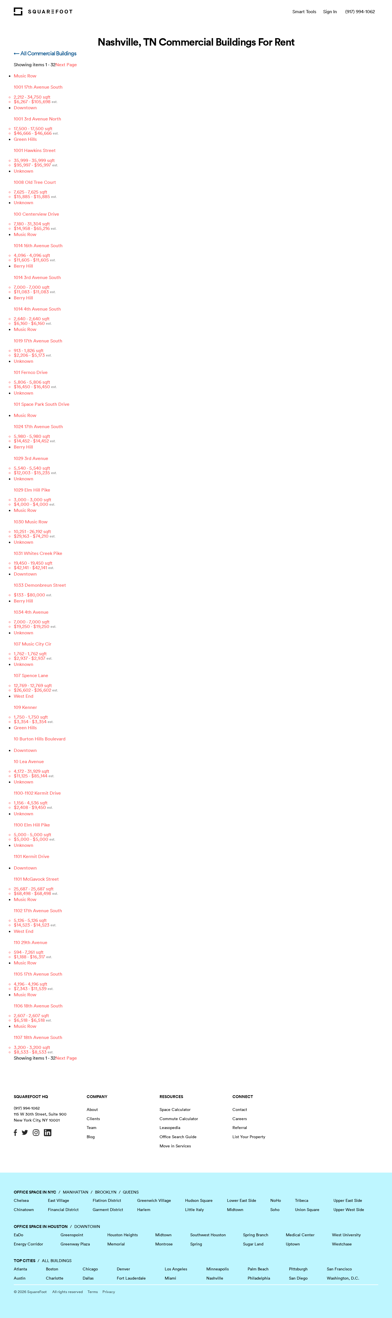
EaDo (18, 1234)
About (92, 1109)
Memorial (116, 1244)
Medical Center (300, 1234)
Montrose (164, 1244)
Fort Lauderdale (131, 1278)
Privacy (108, 1291)
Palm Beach (258, 1269)
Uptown (293, 1244)
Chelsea (21, 1200)
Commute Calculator (179, 1118)
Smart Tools (304, 11)
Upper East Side (347, 1200)
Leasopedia (170, 1127)
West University (346, 1234)
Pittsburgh (298, 1269)
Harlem (143, 1209)
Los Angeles (176, 1269)
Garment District (108, 1209)
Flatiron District (107, 1200)
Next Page (66, 64)
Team (91, 1127)
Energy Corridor (28, 1244)
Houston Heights (122, 1234)
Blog (91, 1136)
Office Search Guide (178, 1136)
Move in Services (175, 1146)
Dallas (88, 1278)
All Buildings (56, 1260)
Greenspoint (72, 1234)
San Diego (298, 1278)
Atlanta (20, 1269)
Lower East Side (241, 1200)
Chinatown (24, 1209)
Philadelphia (259, 1278)
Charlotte (54, 1278)
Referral (239, 1127)
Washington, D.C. (343, 1278)
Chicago (90, 1269)
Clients (93, 1118)
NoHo (275, 1200)
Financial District (63, 1209)
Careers (239, 1118)
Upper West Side (348, 1209)
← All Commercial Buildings (45, 53)
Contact (239, 1109)
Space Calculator (175, 1109)
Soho (275, 1209)
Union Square (307, 1209)
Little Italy (194, 1209)
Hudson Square (199, 1200)
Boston (52, 1269)
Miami (170, 1278)
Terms (93, 1291)
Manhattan (75, 1192)
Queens (131, 1192)
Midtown (235, 1209)
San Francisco (339, 1269)
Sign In (330, 11)
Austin (20, 1278)
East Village (58, 1200)
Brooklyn (106, 1192)
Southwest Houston (208, 1234)
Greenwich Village (154, 1200)
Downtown (87, 1226)
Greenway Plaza (75, 1244)
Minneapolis (217, 1269)
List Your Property (248, 1136)
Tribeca (301, 1200)
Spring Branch (255, 1234)
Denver (123, 1269)
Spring (196, 1244)
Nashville (214, 1278)
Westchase (342, 1244)
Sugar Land (253, 1244)
